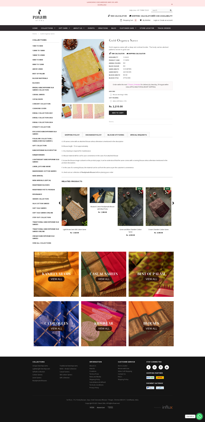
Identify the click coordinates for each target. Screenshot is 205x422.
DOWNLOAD (102, 4)
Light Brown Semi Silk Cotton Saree (74, 230)
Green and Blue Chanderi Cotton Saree (131, 231)
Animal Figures (115, 63)
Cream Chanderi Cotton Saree (158, 230)
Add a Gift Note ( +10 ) (120, 101)
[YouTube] (167, 367)
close (171, 4)
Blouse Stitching (116, 135)
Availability (113, 57)
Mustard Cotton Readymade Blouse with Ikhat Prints (102, 208)
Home (35, 34)
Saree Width (113, 72)
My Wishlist (146, 20)
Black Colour (114, 66)
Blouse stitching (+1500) (120, 94)
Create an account (166, 20)
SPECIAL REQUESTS (138, 135)
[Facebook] (148, 367)
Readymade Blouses (88, 172)
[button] (101, 69)
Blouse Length (114, 75)
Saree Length (114, 69)
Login (155, 20)
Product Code (114, 60)
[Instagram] (154, 367)
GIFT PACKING (114, 98)
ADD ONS (112, 91)
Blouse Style (114, 78)
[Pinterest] (161, 367)
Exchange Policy (94, 135)
